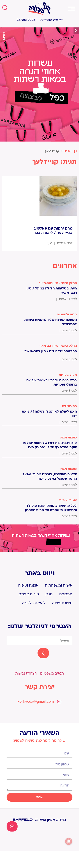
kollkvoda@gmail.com (36, 701)
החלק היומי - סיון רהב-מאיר (58, 283)
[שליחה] (39, 653)
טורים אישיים (29, 594)
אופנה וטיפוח (28, 585)
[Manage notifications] (68, 841)
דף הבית (70, 151)
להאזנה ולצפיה (33, 603)
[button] (71, 8)
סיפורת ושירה (62, 603)
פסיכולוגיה (69, 406)
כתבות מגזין (68, 437)
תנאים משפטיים (52, 673)
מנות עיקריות (68, 374)
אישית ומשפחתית (58, 585)
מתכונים (65, 594)
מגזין (49, 594)
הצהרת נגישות (26, 673)
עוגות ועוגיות (68, 500)
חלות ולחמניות (67, 314)
